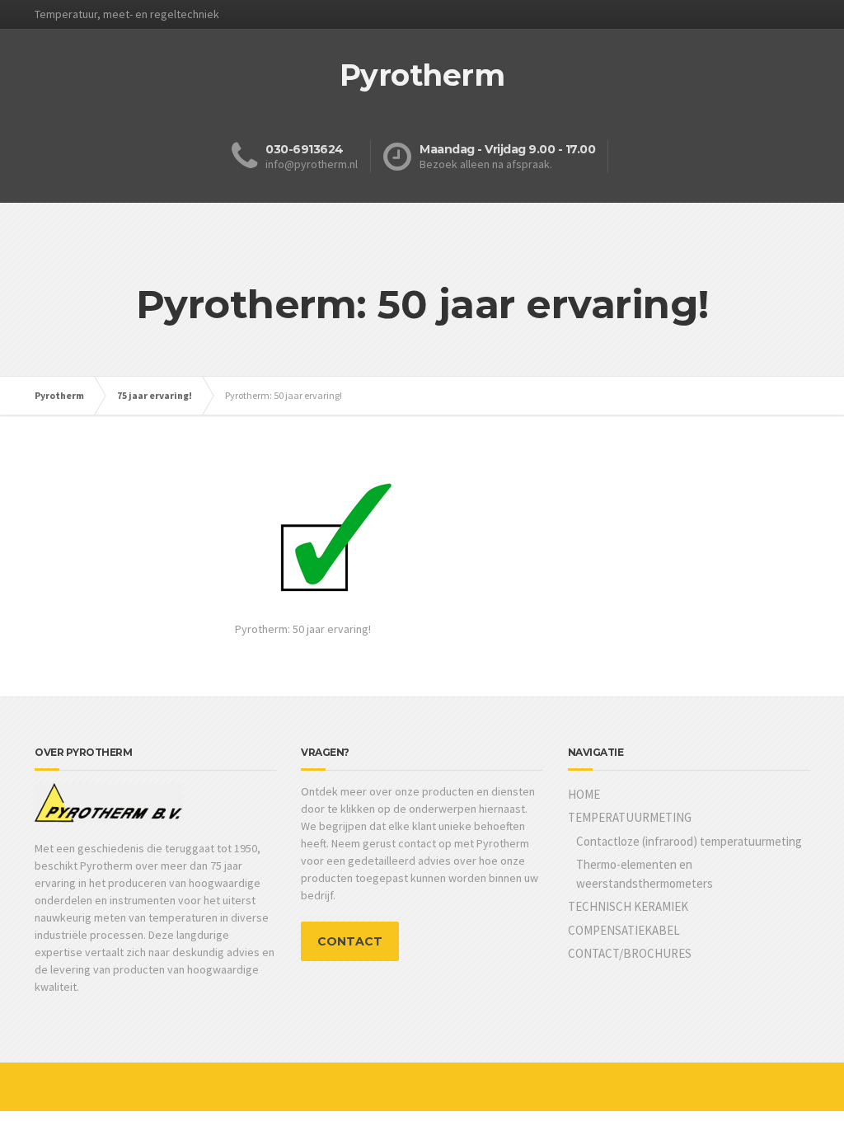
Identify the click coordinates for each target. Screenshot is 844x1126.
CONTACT (349, 941)
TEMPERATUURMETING (630, 817)
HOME (584, 794)
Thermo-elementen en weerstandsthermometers (644, 873)
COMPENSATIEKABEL (624, 930)
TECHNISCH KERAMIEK (628, 906)
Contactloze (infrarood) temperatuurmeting (689, 841)
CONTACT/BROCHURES (630, 953)
